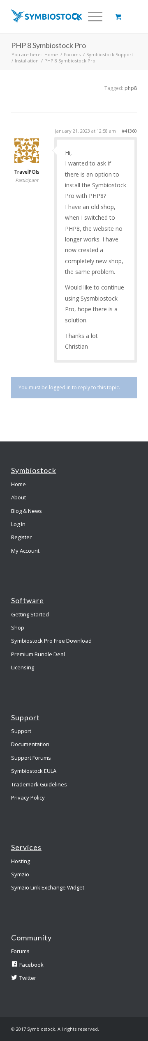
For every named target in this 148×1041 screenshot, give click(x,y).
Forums (72, 54)
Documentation (30, 744)
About (18, 497)
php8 (131, 88)
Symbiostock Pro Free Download (51, 640)
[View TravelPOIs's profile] (26, 161)
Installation (27, 60)
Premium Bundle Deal (38, 654)
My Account (25, 550)
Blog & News (26, 511)
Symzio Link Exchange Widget (47, 887)
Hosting (20, 861)
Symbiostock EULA (33, 770)
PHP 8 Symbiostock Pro (48, 45)
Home (51, 54)
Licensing (22, 667)
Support (21, 731)
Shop (17, 627)
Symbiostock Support (109, 54)
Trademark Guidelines (39, 784)
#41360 (129, 131)
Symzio (20, 874)
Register (21, 537)
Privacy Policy (28, 797)
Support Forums (31, 757)
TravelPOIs (26, 172)
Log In (18, 524)
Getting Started (30, 614)
